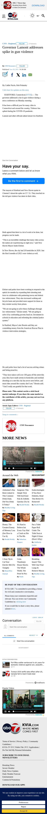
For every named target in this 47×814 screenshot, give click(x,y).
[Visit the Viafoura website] (39, 683)
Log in (35, 617)
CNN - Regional (24, 406)
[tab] (9, 636)
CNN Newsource (10, 66)
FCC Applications (32, 747)
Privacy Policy (22, 741)
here (13, 609)
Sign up (40, 617)
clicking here (21, 602)
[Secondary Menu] (5, 16)
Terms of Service (8, 741)
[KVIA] (15, 15)
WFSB (28, 95)
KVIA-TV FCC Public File (13, 747)
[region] (23, 651)
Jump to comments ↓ (10, 415)
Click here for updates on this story (15, 90)
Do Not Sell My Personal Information (16, 750)
